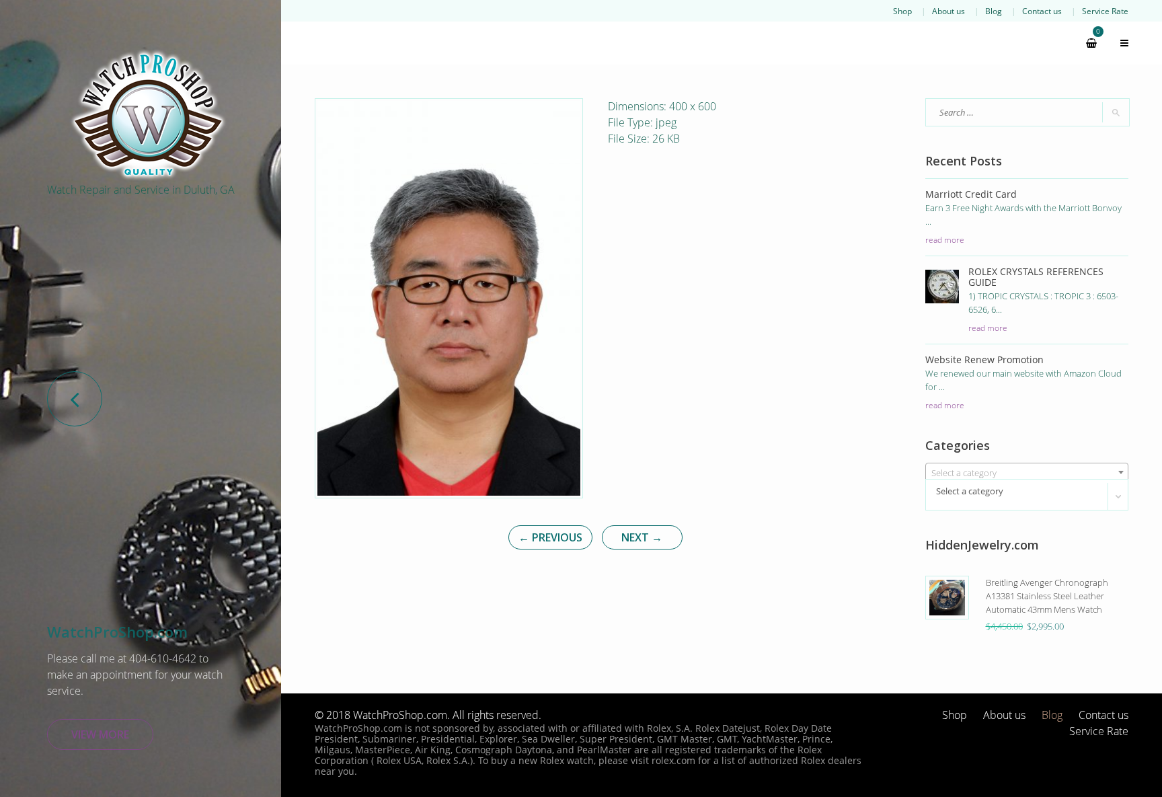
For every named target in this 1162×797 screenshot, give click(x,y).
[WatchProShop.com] (148, 114)
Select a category (969, 491)
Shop (902, 10)
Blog (993, 10)
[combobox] (1027, 472)
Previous (550, 537)
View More (100, 734)
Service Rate (1105, 10)
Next (641, 537)
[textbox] (1027, 472)
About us (948, 10)
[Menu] (1118, 43)
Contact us (1042, 10)
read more (944, 239)
